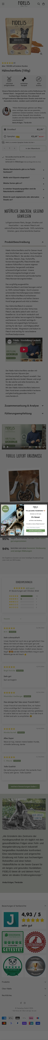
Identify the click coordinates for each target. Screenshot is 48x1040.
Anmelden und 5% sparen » (35, 530)
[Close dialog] (46, 506)
